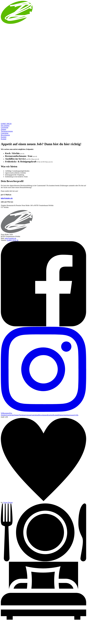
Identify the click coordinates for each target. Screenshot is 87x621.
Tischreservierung (7, 131)
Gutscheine (4, 133)
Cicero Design (8, 502)
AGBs (76, 415)
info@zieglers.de (7, 198)
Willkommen (5, 413)
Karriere (3, 137)
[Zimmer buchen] (43, 619)
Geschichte (4, 127)
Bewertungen (5, 135)
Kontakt (3, 139)
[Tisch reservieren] (43, 561)
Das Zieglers (5, 125)
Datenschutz (62, 415)
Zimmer (3, 129)
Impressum (70, 415)
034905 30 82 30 (12, 240)
